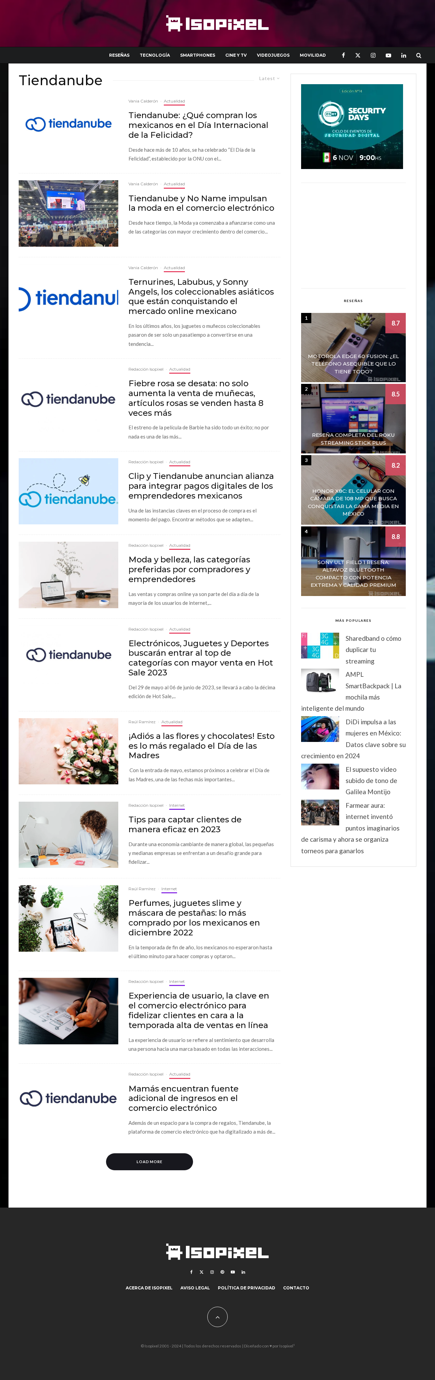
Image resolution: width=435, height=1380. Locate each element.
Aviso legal (195, 1287)
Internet (177, 805)
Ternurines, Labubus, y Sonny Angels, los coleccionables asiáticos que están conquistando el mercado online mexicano (201, 296)
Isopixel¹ (287, 1345)
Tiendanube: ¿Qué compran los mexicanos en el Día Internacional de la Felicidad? (198, 125)
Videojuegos (273, 55)
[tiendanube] (68, 399)
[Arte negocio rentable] (68, 575)
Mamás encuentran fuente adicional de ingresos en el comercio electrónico (183, 1098)
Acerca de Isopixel (149, 1287)
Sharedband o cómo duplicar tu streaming (373, 649)
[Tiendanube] (68, 124)
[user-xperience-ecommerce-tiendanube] (68, 1011)
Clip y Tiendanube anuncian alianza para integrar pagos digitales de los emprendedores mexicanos (201, 486)
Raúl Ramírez (142, 721)
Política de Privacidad (246, 1287)
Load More (150, 1161)
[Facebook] (343, 55)
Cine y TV (236, 55)
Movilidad (313, 55)
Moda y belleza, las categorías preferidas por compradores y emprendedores (189, 569)
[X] (358, 55)
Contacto (296, 1287)
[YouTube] (388, 55)
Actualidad (174, 101)
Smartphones (197, 55)
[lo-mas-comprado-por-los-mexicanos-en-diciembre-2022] (68, 918)
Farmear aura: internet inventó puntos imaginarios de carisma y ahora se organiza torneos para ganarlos (350, 828)
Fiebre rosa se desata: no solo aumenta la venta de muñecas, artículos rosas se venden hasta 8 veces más (195, 398)
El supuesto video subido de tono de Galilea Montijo (371, 780)
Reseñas (119, 55)
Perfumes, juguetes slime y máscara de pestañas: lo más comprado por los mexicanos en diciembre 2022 (194, 917)
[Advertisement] (353, 235)
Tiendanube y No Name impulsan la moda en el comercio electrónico (201, 203)
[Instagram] (373, 55)
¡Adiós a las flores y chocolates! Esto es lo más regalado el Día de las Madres (201, 746)
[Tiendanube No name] (68, 213)
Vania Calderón (143, 101)
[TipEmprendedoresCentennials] (68, 835)
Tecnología (155, 55)
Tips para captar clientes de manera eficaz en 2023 (185, 824)
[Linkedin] (403, 55)
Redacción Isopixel (145, 369)
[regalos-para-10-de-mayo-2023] (68, 751)
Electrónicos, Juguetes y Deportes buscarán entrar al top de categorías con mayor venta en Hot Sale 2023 (200, 658)
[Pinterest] (222, 1272)
